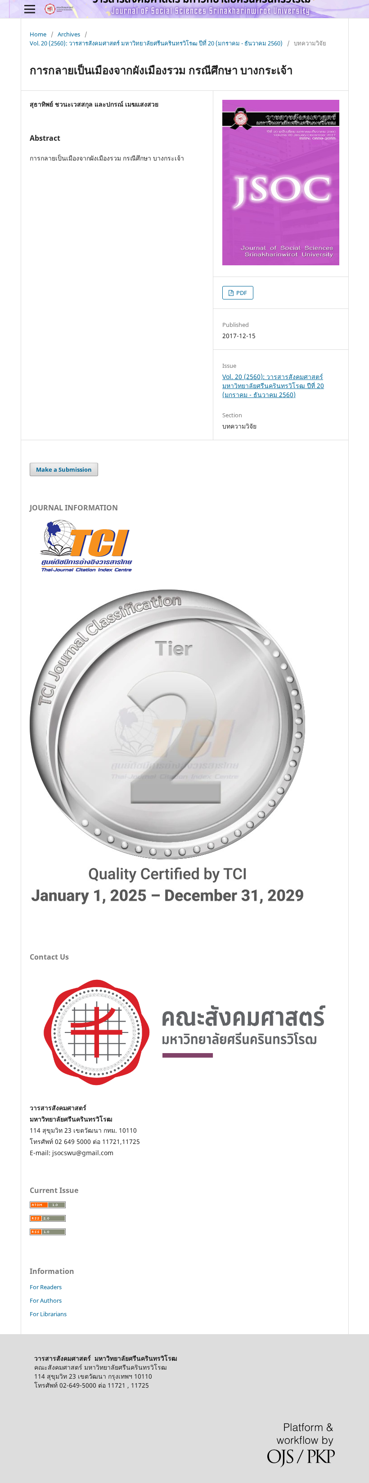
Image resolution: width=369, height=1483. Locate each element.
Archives (69, 34)
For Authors (46, 1300)
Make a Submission (64, 469)
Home (38, 34)
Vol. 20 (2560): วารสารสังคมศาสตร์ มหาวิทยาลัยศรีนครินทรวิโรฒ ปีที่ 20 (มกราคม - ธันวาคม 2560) (156, 43)
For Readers (46, 1287)
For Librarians (48, 1314)
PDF (241, 293)
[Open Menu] (30, 9)
